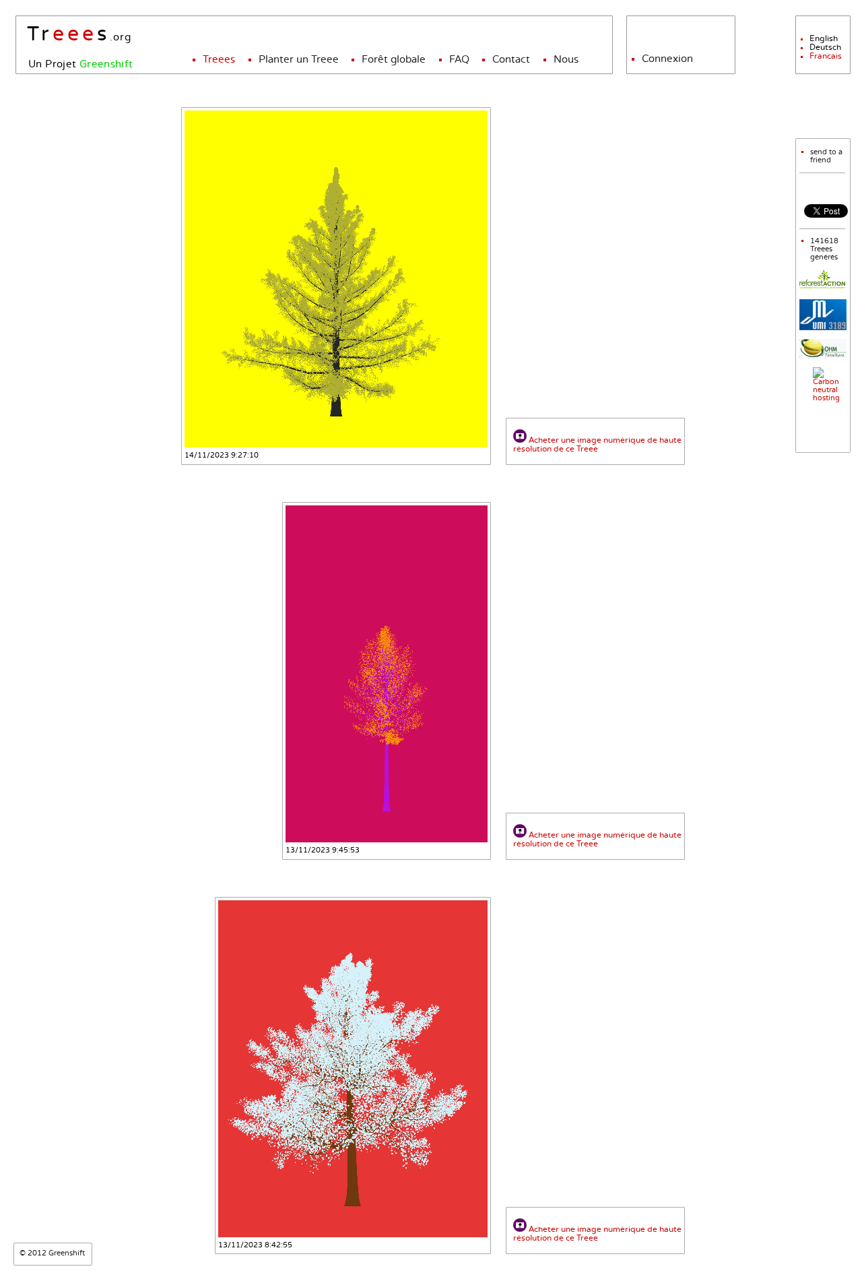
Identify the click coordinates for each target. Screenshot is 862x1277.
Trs (68, 35)
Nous (566, 59)
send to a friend (826, 156)
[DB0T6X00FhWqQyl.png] (387, 673)
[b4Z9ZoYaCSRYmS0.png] (353, 1068)
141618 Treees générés (824, 249)
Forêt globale (394, 59)
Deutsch (825, 47)
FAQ (459, 59)
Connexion (667, 59)
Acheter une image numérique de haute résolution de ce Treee (597, 445)
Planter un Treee (299, 59)
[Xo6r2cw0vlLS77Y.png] (336, 279)
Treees (219, 59)
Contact (511, 59)
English (823, 38)
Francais (825, 56)
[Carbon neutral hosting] (822, 398)
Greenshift (106, 64)
